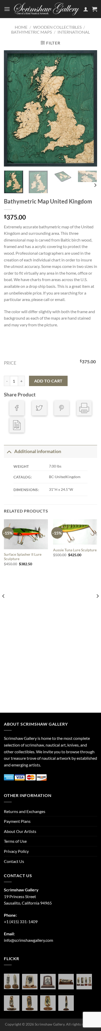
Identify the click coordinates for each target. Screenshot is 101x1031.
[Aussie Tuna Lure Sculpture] (75, 532)
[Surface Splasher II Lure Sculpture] (26, 534)
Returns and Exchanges (24, 811)
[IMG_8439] (11, 1003)
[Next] (88, 108)
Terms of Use (15, 841)
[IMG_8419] (48, 1003)
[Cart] (94, 9)
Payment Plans (17, 821)
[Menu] (7, 9)
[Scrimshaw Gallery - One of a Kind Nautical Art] (46, 9)
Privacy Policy (16, 851)
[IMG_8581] (84, 981)
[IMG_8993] (30, 981)
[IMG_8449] (66, 981)
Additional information (37, 451)
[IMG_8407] (30, 1003)
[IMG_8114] (66, 1003)
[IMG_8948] (48, 981)
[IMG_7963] (11, 981)
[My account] (85, 9)
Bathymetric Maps (31, 31)
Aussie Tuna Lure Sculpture (75, 550)
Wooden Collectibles (57, 27)
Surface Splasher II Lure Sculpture (22, 556)
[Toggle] (9, 451)
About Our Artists (20, 831)
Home (21, 27)
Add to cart (48, 381)
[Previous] (12, 108)
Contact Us (14, 861)
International (73, 31)
